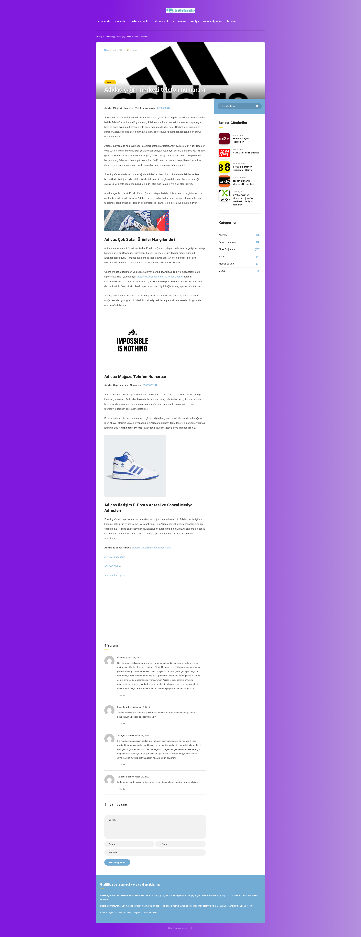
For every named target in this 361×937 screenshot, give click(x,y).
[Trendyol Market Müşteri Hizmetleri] (224, 181)
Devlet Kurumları (140, 21)
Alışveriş (120, 21)
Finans (182, 21)
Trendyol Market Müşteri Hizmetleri (243, 182)
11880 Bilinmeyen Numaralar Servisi (243, 168)
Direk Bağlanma (212, 21)
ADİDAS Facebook (114, 557)
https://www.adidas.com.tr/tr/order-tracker (160, 276)
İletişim (231, 21)
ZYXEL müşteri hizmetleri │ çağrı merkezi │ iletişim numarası (243, 200)
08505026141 (164, 108)
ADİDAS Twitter (112, 566)
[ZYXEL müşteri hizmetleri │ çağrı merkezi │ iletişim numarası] (224, 195)
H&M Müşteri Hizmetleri (246, 152)
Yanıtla (122, 695)
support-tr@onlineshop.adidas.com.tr (152, 547)
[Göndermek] (257, 105)
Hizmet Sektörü (164, 21)
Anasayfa (100, 37)
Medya (195, 21)
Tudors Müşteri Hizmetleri (241, 140)
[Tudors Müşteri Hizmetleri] (224, 138)
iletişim (129, 912)
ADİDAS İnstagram (114, 575)
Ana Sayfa (104, 21)
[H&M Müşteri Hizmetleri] (224, 153)
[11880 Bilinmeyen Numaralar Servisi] (224, 167)
